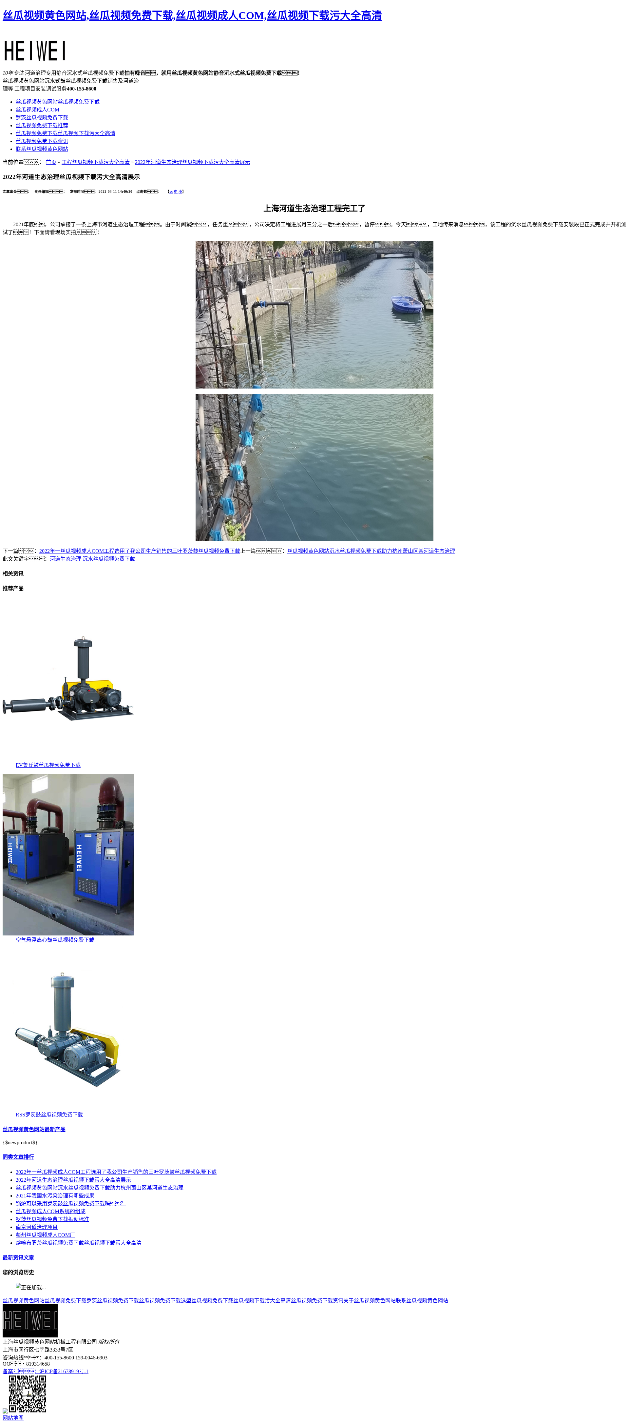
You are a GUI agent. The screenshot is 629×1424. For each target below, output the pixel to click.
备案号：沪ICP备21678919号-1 (45, 1371)
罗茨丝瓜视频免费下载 (42, 117)
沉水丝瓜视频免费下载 (109, 559)
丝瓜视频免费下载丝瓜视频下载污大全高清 (65, 133)
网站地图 (13, 1418)
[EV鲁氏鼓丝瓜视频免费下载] (68, 759)
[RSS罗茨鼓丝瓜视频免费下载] (68, 1108)
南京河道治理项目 (37, 1227)
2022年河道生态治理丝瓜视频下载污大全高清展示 (192, 162)
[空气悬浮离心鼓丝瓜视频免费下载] (68, 933)
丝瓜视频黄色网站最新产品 (34, 1129)
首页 (51, 162)
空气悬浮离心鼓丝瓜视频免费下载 (55, 940)
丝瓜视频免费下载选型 (165, 1300)
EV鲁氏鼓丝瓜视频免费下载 (48, 765)
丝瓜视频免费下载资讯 (42, 141)
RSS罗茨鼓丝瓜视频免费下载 (49, 1114)
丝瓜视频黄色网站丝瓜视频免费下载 (58, 102)
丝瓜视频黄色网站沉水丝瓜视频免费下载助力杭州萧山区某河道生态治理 (371, 551)
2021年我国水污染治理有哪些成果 (55, 1195)
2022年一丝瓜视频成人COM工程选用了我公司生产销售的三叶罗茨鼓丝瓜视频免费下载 (139, 551)
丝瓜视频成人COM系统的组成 (51, 1211)
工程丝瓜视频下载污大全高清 (96, 162)
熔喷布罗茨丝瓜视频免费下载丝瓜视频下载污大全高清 (79, 1243)
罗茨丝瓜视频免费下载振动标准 (52, 1219)
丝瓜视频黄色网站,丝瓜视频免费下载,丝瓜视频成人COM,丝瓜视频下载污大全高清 (192, 15)
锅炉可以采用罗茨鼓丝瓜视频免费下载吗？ (71, 1203)
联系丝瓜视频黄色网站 (42, 149)
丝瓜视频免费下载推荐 (42, 125)
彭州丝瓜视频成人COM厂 (45, 1235)
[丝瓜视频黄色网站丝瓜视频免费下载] (35, 58)
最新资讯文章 (18, 1257)
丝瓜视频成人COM (37, 109)
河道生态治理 (65, 559)
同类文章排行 (18, 1157)
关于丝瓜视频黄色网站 (369, 1300)
